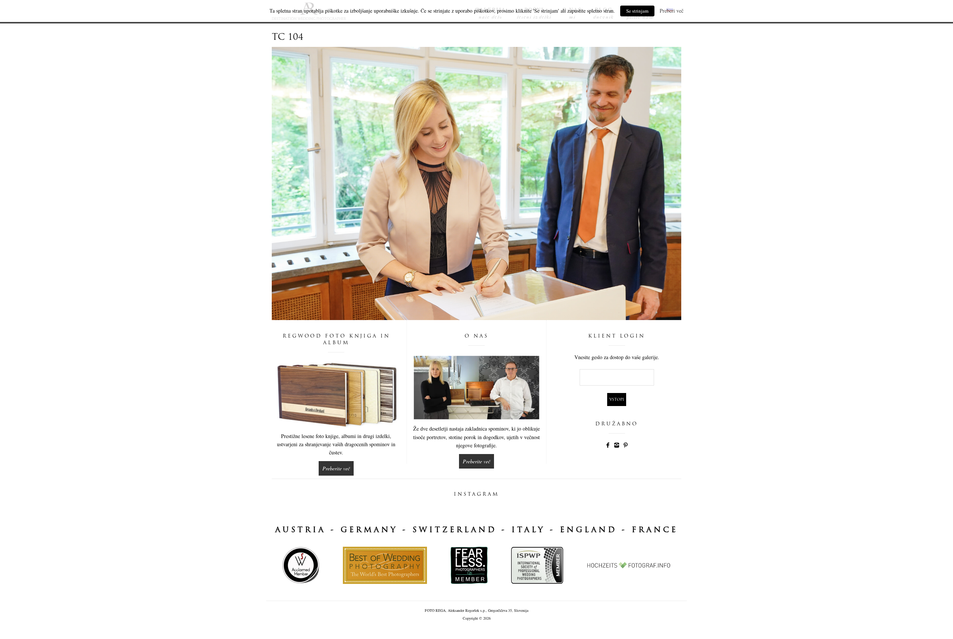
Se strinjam (637, 10)
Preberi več (671, 10)
